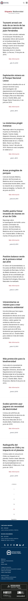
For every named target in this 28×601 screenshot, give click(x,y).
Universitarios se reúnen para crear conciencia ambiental (13, 305)
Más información (14, 59)
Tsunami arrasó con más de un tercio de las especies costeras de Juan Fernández (14, 26)
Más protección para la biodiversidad (14, 360)
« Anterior (14, 484)
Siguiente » (14, 519)
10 (14, 504)
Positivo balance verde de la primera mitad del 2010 (14, 259)
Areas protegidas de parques (12, 171)
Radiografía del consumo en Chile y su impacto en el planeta (13, 447)
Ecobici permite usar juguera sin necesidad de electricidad (13, 406)
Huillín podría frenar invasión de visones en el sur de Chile (13, 214)
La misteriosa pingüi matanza (12, 124)
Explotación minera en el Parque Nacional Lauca (13, 78)
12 (14, 514)
